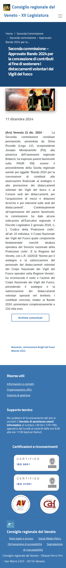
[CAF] (49, 504)
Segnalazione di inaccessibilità (43, 547)
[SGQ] (35, 462)
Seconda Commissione (30, 33)
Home (9, 33)
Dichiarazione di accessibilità (25, 544)
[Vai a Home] (6, 7)
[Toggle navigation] (60, 15)
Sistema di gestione (18, 395)
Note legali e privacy (21, 538)
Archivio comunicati (30, 318)
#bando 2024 (18, 351)
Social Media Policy (49, 538)
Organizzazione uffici (19, 390)
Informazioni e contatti (20, 384)
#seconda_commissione (24, 347)
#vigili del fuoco (46, 347)
